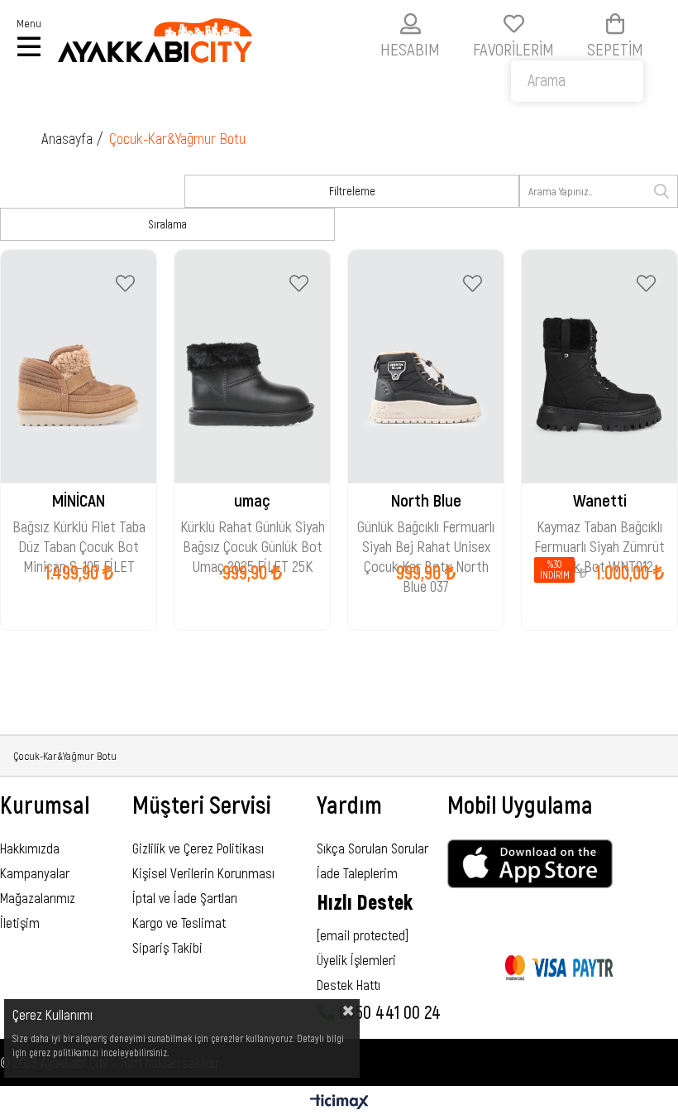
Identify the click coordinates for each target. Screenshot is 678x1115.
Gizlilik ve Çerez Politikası (198, 847)
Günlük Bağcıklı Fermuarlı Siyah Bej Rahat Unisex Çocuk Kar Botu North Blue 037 (425, 528)
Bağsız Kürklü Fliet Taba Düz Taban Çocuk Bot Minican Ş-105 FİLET (79, 528)
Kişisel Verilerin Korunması (203, 872)
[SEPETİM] (615, 23)
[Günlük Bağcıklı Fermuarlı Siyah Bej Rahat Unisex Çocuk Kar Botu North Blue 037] (426, 366)
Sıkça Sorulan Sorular (372, 847)
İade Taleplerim (357, 872)
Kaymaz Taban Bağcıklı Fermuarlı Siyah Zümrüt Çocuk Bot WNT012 (599, 528)
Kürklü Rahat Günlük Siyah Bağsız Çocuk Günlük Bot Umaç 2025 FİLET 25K (252, 528)
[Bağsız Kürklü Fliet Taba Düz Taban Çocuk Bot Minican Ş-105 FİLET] (78, 366)
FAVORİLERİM (513, 48)
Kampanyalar (34, 872)
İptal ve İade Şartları (184, 897)
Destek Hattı (348, 984)
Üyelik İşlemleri (356, 959)
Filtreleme (352, 191)
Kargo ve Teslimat (179, 922)
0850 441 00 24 (388, 1011)
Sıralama (168, 224)
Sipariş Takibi (167, 947)
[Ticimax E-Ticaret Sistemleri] (339, 1102)
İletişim (20, 922)
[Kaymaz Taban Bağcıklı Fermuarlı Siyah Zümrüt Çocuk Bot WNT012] (599, 366)
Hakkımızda (30, 847)
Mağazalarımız (37, 897)
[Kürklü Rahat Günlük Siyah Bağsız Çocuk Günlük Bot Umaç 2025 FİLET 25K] (252, 366)
